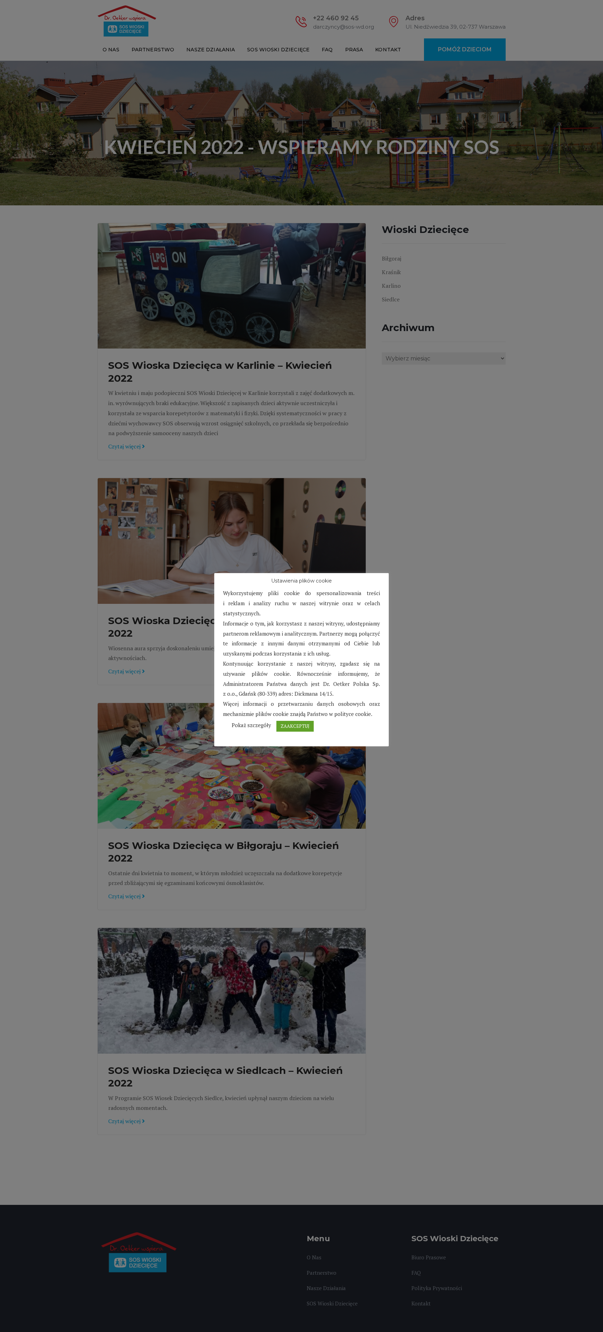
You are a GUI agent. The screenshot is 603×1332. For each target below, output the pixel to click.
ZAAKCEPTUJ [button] (295, 726)
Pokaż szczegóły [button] (251, 725)
